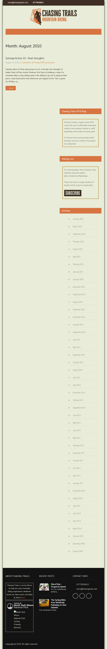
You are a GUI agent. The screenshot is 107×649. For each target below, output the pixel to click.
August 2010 (78, 498)
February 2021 (78, 264)
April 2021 (77, 257)
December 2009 (79, 544)
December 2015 (79, 309)
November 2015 (79, 317)
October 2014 (78, 362)
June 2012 (77, 430)
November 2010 (79, 491)
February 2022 (78, 242)
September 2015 (79, 332)
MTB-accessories (48, 62)
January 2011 (78, 483)
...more (11, 88)
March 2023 (77, 226)
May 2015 (76, 347)
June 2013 (77, 415)
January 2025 (78, 219)
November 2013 (79, 393)
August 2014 (78, 370)
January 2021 (78, 272)
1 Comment (25, 62)
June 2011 (77, 468)
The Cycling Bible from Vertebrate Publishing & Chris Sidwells (58, 604)
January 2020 (78, 279)
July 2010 (76, 506)
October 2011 (78, 461)
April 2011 (77, 476)
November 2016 (79, 287)
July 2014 (76, 377)
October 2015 (78, 325)
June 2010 (77, 513)
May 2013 (76, 423)
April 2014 (77, 385)
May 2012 (76, 438)
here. (23, 597)
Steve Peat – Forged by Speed (58, 585)
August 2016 (78, 302)
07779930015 (38, 3)
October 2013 (78, 400)
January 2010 (78, 536)
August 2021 (78, 249)
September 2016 (79, 294)
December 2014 (79, 355)
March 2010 (77, 528)
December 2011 (79, 453)
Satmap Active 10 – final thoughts (25, 58)
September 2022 (79, 234)
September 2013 (79, 408)
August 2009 (78, 551)
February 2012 (78, 445)
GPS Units (36, 62)
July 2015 (76, 340)
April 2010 (77, 521)
